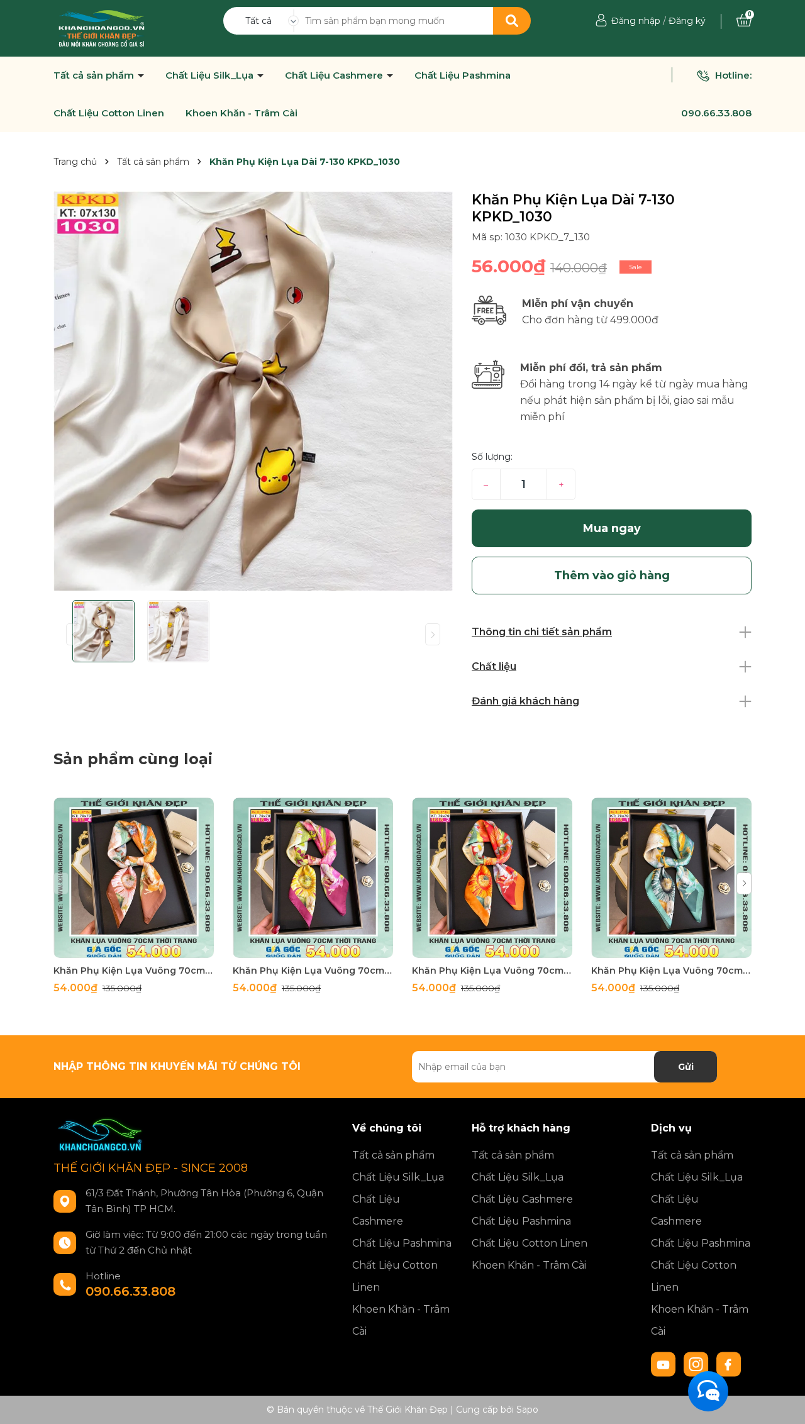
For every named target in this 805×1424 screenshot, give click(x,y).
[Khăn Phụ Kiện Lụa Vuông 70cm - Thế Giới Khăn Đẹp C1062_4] (133, 878)
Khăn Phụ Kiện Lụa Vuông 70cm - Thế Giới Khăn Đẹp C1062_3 (313, 970)
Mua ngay (612, 528)
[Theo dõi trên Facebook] (728, 1363)
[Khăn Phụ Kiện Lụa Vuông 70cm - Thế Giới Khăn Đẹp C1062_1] (671, 878)
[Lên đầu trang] (783, 1402)
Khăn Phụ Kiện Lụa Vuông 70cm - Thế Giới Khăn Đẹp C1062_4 (133, 970)
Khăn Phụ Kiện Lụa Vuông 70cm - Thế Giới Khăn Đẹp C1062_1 (671, 970)
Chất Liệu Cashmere (335, 75)
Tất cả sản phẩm (94, 75)
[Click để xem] (253, 391)
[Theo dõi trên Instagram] (697, 1363)
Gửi (686, 1066)
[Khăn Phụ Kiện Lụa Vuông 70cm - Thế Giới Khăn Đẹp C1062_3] (313, 878)
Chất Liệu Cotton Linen (108, 113)
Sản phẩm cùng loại (133, 759)
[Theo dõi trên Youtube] (665, 1363)
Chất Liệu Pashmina (462, 75)
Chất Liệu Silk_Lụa (210, 75)
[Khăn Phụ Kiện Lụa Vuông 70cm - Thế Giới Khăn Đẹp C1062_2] (492, 878)
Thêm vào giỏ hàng (141, 947)
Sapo (527, 1409)
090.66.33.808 (716, 113)
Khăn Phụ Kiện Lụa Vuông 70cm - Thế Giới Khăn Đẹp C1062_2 (492, 970)
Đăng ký (687, 20)
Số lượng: (492, 456)
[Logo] (101, 27)
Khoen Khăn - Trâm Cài (241, 113)
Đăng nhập (635, 20)
